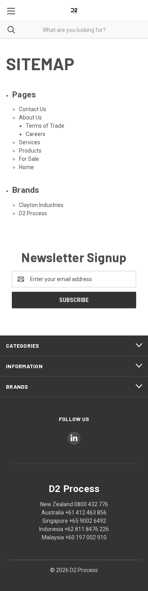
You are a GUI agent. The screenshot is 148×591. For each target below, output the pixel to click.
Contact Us (32, 109)
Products (30, 150)
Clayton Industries (41, 205)
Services (29, 142)
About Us (30, 117)
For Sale (29, 159)
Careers (35, 134)
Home (26, 167)
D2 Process (33, 213)
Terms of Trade (45, 126)
